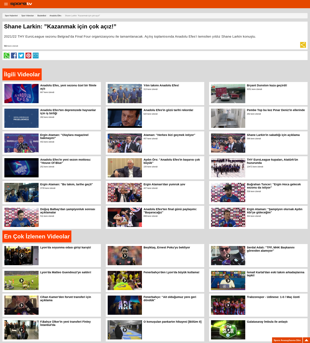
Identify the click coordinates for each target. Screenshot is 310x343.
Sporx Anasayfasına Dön (287, 340)
